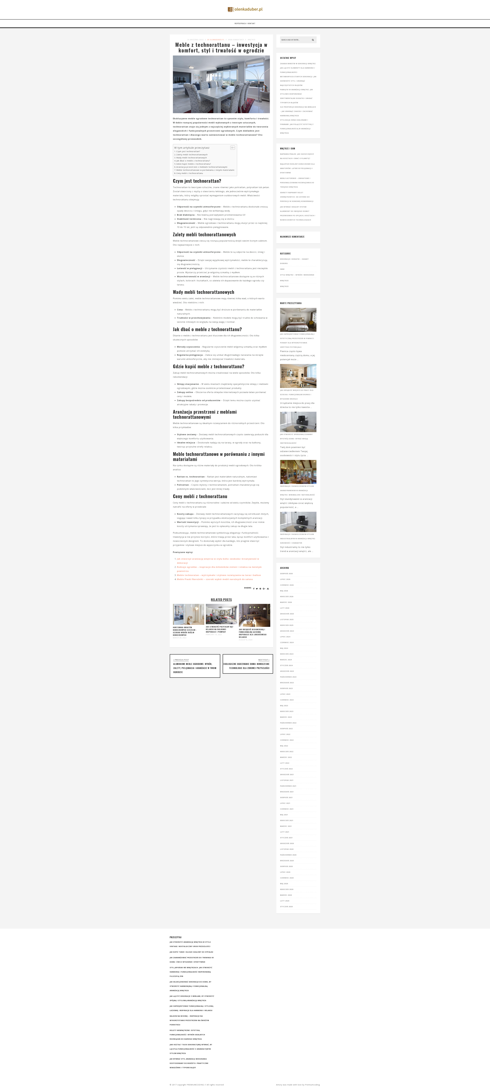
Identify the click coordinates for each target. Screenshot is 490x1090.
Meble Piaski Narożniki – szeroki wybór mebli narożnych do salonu (215, 579)
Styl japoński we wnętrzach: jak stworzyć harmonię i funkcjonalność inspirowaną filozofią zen (191, 971)
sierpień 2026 (286, 573)
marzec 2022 (286, 757)
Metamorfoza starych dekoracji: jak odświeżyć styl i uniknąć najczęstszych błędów (298, 81)
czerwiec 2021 (287, 809)
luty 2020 (284, 901)
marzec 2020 (286, 895)
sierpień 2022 (286, 729)
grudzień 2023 (287, 671)
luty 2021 (284, 832)
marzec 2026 (286, 602)
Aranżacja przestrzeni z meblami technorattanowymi (201, 167)
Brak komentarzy (236, 40)
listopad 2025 (286, 619)
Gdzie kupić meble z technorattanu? (193, 164)
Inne (282, 269)
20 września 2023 (195, 40)
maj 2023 (284, 706)
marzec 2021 (286, 826)
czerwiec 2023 (287, 700)
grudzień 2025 (287, 614)
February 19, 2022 (214, 635)
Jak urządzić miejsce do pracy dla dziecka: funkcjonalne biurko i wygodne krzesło (296, 394)
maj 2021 (284, 815)
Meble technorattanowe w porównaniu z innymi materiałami (205, 170)
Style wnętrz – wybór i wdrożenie (297, 275)
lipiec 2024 (285, 637)
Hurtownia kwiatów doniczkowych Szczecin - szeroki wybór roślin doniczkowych (185, 631)
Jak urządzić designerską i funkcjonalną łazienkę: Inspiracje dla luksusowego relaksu (253, 633)
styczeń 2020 (286, 907)
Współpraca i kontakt (245, 23)
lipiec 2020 (285, 872)
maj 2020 (284, 884)
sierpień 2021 (286, 797)
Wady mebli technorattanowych (191, 157)
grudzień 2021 (287, 774)
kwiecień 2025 (286, 625)
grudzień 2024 (287, 631)
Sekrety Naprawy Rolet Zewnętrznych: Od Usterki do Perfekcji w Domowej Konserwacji (297, 197)
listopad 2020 (286, 849)
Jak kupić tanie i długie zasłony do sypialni (191, 952)
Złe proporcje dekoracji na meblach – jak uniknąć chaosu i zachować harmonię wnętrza (298, 111)
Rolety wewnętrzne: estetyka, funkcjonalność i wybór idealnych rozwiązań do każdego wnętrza (187, 1034)
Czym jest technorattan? (188, 151)
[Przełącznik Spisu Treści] (231, 147)
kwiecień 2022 (286, 751)
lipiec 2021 (285, 803)
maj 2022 (284, 746)
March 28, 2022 (180, 638)
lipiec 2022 (285, 734)
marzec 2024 (286, 660)
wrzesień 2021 (287, 792)
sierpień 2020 (286, 866)
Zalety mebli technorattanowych (192, 154)
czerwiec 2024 (287, 642)
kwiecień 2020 (286, 889)
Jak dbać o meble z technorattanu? (193, 160)
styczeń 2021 (286, 838)
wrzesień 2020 (287, 861)
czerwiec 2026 (287, 585)
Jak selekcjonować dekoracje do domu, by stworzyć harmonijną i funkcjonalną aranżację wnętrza (190, 986)
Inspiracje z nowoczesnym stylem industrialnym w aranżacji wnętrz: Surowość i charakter (298, 538)
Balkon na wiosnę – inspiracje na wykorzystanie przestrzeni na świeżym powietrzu (189, 1020)
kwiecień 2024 (286, 654)
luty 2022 (284, 763)
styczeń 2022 (286, 769)
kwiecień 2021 (286, 820)
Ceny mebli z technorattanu (189, 173)
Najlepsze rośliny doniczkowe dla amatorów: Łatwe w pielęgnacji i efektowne (297, 168)
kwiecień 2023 (286, 711)
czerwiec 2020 (287, 878)
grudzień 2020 (287, 843)
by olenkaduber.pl (215, 40)
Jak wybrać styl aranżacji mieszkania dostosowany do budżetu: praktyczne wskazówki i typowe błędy (189, 1063)
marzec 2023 (286, 717)
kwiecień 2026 (286, 596)
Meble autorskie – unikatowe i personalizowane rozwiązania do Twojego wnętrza (297, 182)
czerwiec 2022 (287, 740)
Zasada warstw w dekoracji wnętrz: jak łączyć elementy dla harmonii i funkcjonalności (298, 68)
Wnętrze (251, 40)
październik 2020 (288, 855)
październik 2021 (288, 786)
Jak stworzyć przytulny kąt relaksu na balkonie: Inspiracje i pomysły (219, 629)
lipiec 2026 (285, 579)
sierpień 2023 (286, 688)
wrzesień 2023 (287, 683)
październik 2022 (288, 723)
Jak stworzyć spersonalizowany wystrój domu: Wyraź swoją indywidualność (296, 438)
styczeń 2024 (286, 665)
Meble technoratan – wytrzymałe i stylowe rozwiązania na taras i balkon (219, 575)
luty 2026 (284, 608)
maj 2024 (284, 648)
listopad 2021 (286, 780)
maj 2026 (284, 591)
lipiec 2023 (285, 694)
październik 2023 (288, 677)
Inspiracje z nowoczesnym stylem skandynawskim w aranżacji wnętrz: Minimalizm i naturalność (297, 490)
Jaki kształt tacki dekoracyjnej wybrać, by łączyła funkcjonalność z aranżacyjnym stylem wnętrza (191, 1049)
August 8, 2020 (245, 640)
